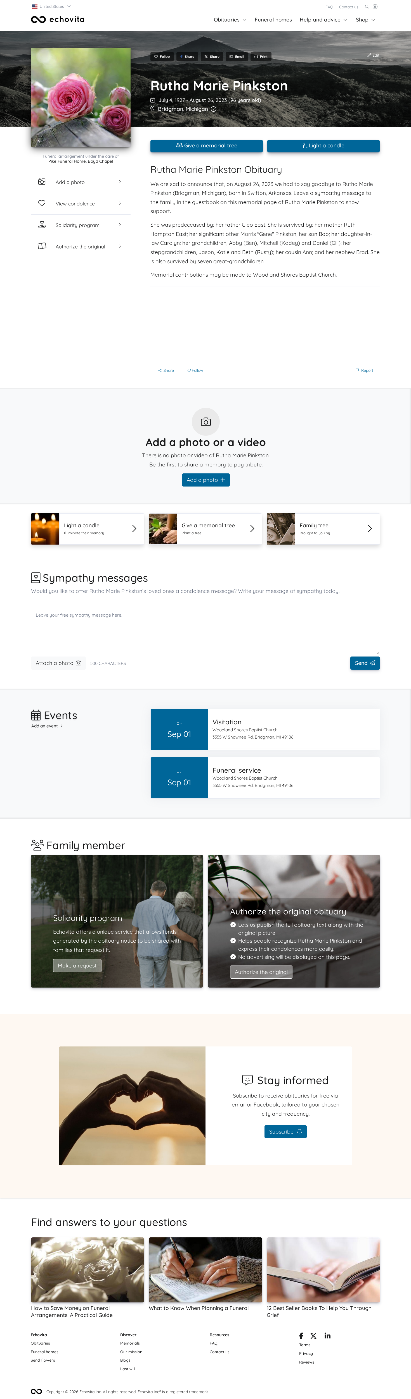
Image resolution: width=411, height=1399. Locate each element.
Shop (362, 19)
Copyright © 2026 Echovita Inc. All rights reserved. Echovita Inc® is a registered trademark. (127, 1391)
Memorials (130, 1343)
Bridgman (170, 109)
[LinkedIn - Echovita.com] (327, 1337)
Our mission (131, 1351)
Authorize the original (261, 972)
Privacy (306, 1353)
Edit (375, 55)
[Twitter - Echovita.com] (313, 1337)
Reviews (306, 1362)
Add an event (44, 726)
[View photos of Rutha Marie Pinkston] (81, 97)
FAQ (329, 6)
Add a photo (202, 479)
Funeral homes (273, 19)
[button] (51, 6)
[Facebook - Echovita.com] (301, 1337)
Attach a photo (55, 663)
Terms (305, 1344)
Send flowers (43, 1360)
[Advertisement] (265, 325)
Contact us (348, 6)
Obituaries (227, 19)
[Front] (57, 20)
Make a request (77, 965)
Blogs (125, 1360)
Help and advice (320, 19)
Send (361, 663)
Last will (127, 1368)
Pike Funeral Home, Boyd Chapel (80, 161)
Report (367, 370)
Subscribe (282, 1131)
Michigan (197, 109)
